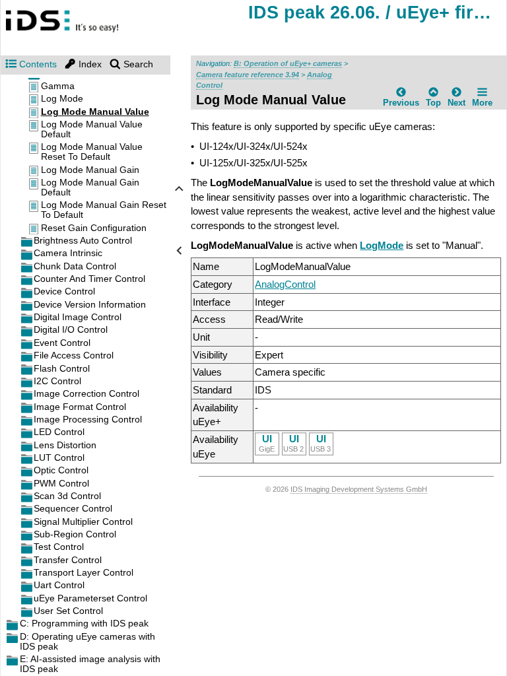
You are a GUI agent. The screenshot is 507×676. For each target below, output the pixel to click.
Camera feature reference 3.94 (247, 75)
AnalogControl (285, 284)
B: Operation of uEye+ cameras (288, 63)
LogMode (381, 245)
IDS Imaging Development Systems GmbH (358, 489)
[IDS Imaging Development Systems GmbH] (76, 21)
